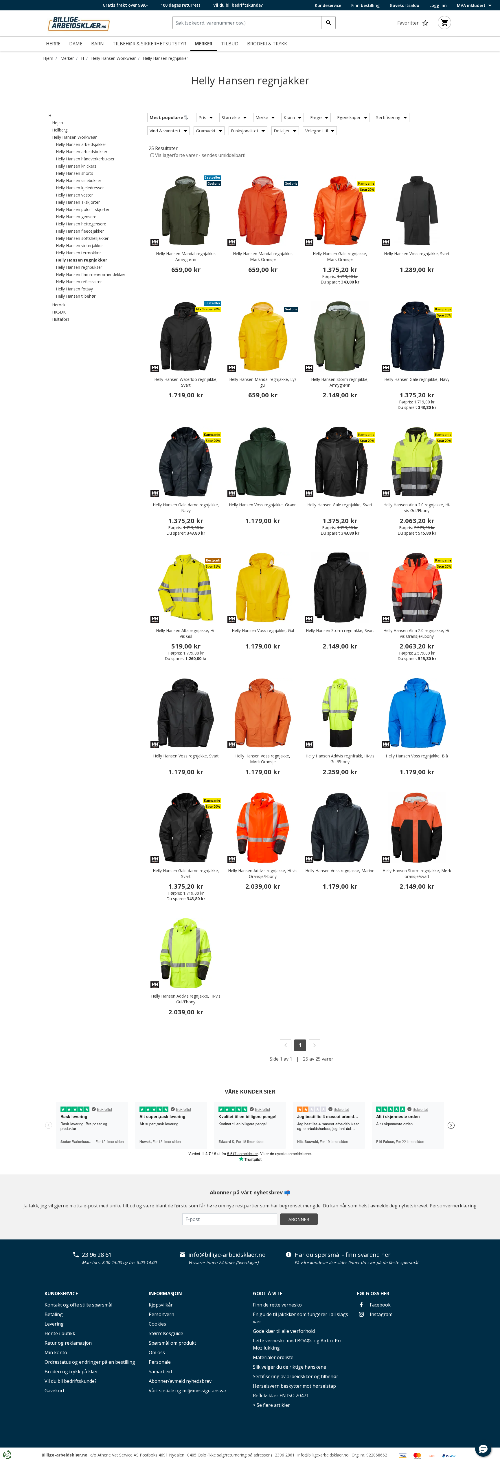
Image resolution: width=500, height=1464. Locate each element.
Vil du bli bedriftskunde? (71, 1381)
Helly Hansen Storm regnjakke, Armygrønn (340, 382)
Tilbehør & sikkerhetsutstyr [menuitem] (149, 43)
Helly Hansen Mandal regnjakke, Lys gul (263, 382)
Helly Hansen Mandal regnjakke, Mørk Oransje (263, 256)
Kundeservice (328, 5)
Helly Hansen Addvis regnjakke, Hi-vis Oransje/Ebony (262, 873)
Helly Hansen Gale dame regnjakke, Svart (186, 873)
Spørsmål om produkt (172, 1343)
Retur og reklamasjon (68, 1343)
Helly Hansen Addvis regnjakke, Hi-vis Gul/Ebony (185, 999)
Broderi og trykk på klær (71, 1371)
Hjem (48, 58)
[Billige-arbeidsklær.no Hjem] (78, 23)
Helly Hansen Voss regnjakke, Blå (417, 756)
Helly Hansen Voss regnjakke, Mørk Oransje (262, 758)
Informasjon (165, 1293)
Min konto (56, 1352)
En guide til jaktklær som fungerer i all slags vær (300, 1318)
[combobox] (254, 22)
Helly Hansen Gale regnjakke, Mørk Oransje (340, 256)
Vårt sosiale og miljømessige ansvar (188, 1390)
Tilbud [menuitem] (229, 43)
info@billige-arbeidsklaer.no (227, 1255)
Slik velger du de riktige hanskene (289, 1367)
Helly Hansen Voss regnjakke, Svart (417, 253)
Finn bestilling (365, 5)
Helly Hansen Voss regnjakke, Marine (339, 870)
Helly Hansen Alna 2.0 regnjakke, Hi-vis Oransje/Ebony (417, 633)
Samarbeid (160, 1371)
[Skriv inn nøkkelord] (328, 22)
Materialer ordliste (273, 1357)
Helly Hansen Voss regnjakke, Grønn (263, 504)
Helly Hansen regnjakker (165, 58)
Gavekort (55, 1390)
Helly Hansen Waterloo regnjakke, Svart (186, 382)
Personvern (161, 1314)
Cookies (157, 1324)
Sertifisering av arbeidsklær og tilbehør (295, 1376)
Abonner (298, 1219)
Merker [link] (203, 43)
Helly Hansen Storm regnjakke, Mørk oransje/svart (417, 873)
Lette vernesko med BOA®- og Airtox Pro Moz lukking (298, 1344)
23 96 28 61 (97, 1255)
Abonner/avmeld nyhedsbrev (180, 1381)
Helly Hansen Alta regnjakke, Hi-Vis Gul (186, 633)
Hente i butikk (60, 1333)
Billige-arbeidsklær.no (64, 1455)
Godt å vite (267, 1293)
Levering (54, 1324)
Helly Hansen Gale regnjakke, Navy (416, 379)
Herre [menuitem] (53, 43)
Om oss (157, 1352)
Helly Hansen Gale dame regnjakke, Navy (186, 507)
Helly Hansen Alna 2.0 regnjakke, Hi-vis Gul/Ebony (417, 507)
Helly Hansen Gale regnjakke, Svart (339, 504)
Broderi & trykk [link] (267, 43)
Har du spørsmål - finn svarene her (343, 1255)
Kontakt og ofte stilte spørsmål (78, 1305)
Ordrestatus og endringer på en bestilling (90, 1362)
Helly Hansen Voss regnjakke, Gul (263, 630)
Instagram (380, 1314)
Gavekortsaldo (404, 5)
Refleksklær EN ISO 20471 (281, 1395)
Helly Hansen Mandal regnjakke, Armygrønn (186, 256)
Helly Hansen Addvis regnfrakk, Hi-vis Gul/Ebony (340, 758)
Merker (67, 58)
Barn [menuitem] (97, 43)
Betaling (54, 1314)
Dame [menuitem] (75, 43)
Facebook (380, 1305)
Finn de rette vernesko (277, 1305)
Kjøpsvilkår (161, 1305)
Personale (160, 1362)
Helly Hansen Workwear (113, 58)
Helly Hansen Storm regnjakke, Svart (340, 630)
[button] (483, 1449)
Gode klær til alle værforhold (284, 1331)
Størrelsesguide (166, 1333)
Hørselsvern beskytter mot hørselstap (294, 1386)
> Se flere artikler (271, 1405)
